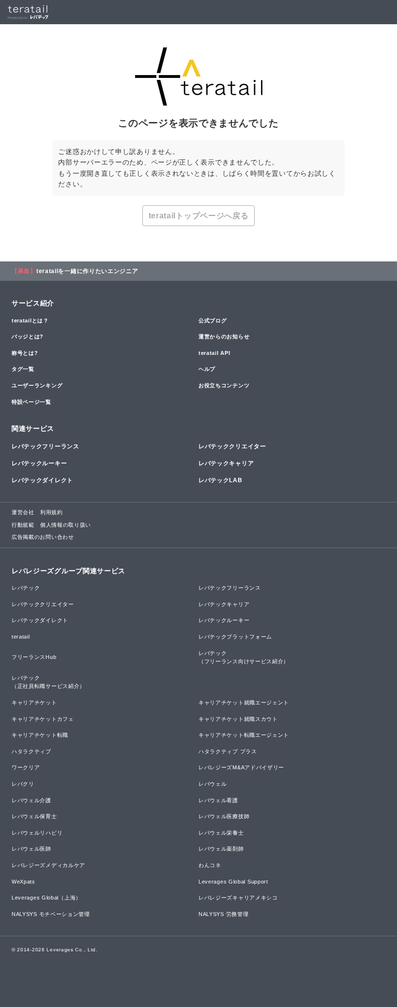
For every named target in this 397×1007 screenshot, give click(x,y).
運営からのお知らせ (223, 336)
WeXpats (23, 882)
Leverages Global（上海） (46, 897)
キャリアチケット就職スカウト (238, 719)
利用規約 (51, 512)
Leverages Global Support (233, 882)
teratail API (214, 353)
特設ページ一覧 (31, 402)
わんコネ (209, 865)
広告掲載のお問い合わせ (43, 537)
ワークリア (26, 767)
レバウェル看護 (218, 800)
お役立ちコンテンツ (223, 385)
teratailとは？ (30, 320)
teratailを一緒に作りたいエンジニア (87, 271)
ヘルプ (206, 369)
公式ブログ (212, 320)
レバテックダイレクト (42, 480)
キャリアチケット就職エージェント (243, 702)
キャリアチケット (34, 702)
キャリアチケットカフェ (43, 719)
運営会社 (23, 512)
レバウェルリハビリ (37, 833)
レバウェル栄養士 (221, 833)
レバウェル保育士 (34, 816)
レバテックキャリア (226, 463)
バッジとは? (28, 336)
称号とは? (25, 353)
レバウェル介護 (31, 800)
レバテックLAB (220, 480)
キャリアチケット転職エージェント (243, 735)
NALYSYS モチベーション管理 (51, 914)
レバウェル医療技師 (223, 816)
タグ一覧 (23, 369)
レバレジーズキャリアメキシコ (238, 897)
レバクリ (23, 784)
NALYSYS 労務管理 (223, 914)
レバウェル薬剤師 (221, 849)
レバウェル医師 (31, 849)
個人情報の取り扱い (65, 525)
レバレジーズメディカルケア (48, 865)
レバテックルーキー (39, 463)
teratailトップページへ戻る (199, 216)
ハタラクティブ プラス (227, 751)
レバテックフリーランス (45, 446)
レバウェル (212, 784)
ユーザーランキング (37, 385)
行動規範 (23, 525)
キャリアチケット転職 (40, 735)
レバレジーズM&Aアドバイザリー (241, 767)
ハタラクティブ (31, 751)
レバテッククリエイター (232, 446)
